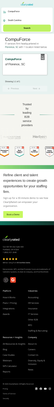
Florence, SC (11, 46)
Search (27, 28)
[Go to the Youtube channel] (45, 388)
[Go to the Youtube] (40, 388)
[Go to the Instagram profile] (49, 388)
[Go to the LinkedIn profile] (36, 388)
